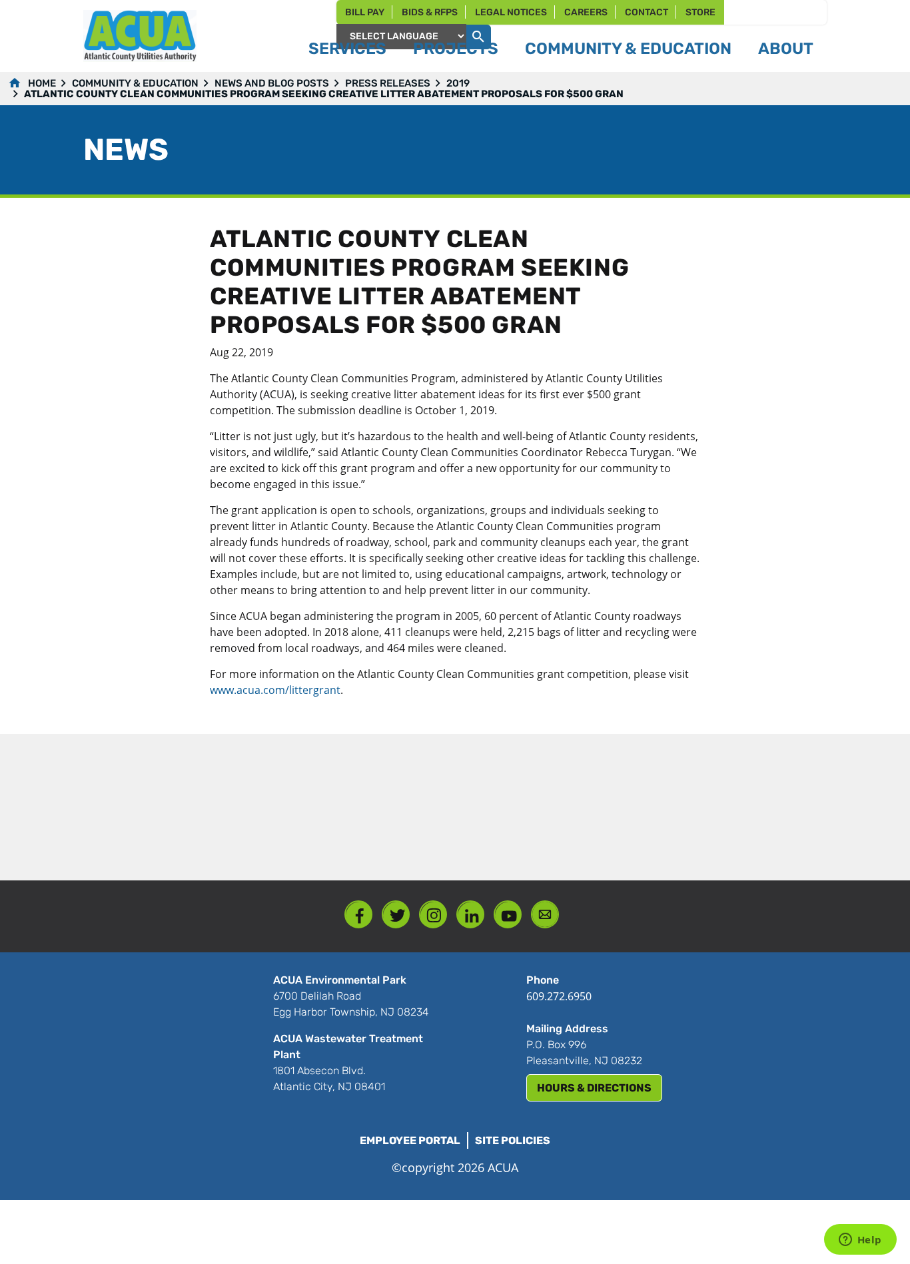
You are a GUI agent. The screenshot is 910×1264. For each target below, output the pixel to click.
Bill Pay (364, 12)
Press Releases (387, 83)
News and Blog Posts (272, 83)
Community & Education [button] (628, 48)
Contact (646, 12)
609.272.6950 (559, 996)
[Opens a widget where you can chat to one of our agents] (860, 1240)
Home (42, 83)
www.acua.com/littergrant (275, 690)
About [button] (785, 48)
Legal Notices (511, 12)
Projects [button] (455, 48)
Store (700, 12)
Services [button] (347, 48)
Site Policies (512, 1140)
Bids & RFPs (430, 12)
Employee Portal (410, 1140)
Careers (586, 12)
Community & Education (135, 83)
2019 (458, 83)
